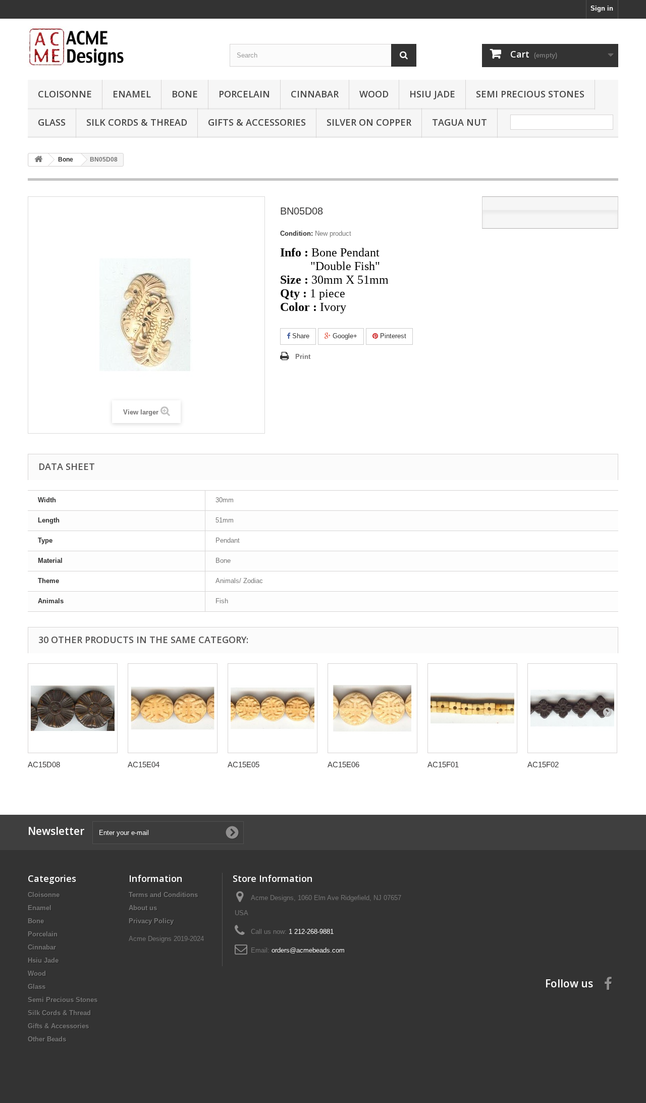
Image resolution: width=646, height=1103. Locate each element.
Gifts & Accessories (257, 122)
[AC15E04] (173, 708)
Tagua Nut (459, 122)
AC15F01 (443, 764)
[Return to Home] (38, 159)
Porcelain (244, 94)
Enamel (132, 94)
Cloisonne (65, 94)
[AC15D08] (73, 708)
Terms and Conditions (163, 895)
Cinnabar (315, 94)
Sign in (601, 8)
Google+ (344, 336)
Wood (374, 94)
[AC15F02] (572, 708)
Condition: (296, 233)
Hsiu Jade (432, 94)
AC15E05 (243, 764)
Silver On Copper (369, 122)
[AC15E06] (372, 708)
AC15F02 (543, 764)
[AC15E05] (272, 708)
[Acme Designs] (121, 46)
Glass (52, 122)
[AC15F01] (472, 708)
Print (302, 356)
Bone (185, 94)
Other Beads (47, 1039)
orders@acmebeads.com (308, 950)
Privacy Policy (151, 921)
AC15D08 (44, 764)
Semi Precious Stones (530, 94)
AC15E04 (143, 764)
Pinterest (392, 336)
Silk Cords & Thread (136, 122)
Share (299, 336)
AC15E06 (343, 764)
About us (143, 908)
